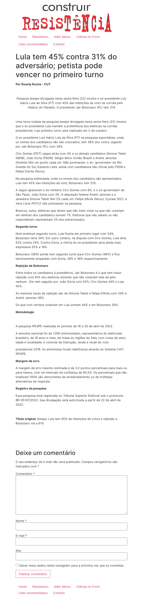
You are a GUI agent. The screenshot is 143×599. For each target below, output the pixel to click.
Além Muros (62, 37)
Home (22, 37)
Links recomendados (33, 44)
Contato (59, 44)
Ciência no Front (88, 37)
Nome (21, 520)
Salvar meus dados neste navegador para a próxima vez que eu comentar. (71, 565)
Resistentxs (40, 37)
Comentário (25, 473)
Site (18, 550)
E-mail (21, 535)
